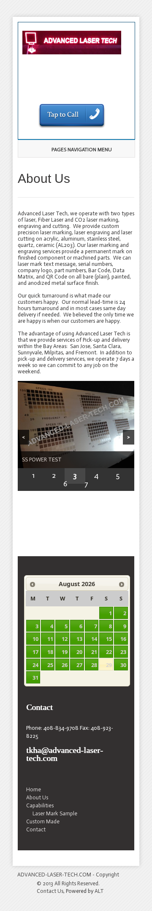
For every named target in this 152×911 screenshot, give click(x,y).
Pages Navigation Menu (82, 150)
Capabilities (40, 805)
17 (35, 652)
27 (79, 665)
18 (50, 652)
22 (109, 652)
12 (65, 639)
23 (123, 652)
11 (50, 639)
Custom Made (43, 821)
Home (33, 789)
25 (50, 665)
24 (35, 665)
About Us (37, 797)
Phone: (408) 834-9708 (72, 90)
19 (65, 652)
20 (79, 652)
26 (65, 665)
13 (79, 639)
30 (123, 665)
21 (94, 652)
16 (123, 639)
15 (109, 639)
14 (94, 639)
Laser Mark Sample (55, 813)
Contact (36, 829)
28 (94, 665)
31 (35, 677)
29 (109, 665)
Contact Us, (51, 891)
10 (35, 639)
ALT (99, 891)
